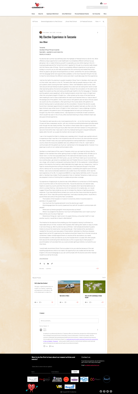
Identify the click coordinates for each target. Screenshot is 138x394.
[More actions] (98, 32)
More (97, 21)
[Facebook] (104, 391)
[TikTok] (101, 391)
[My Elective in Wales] (69, 286)
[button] (103, 21)
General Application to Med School (51, 21)
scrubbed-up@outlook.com (92, 365)
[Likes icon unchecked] (44, 346)
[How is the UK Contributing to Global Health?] (94, 286)
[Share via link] (52, 263)
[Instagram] (111, 391)
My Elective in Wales (64, 296)
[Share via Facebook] (40, 263)
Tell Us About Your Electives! (40, 283)
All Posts (35, 21)
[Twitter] (107, 391)
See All (103, 277)
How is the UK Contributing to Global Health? (93, 296)
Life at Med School (71, 21)
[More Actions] (98, 330)
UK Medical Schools (86, 21)
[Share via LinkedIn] (48, 263)
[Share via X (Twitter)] (44, 263)
